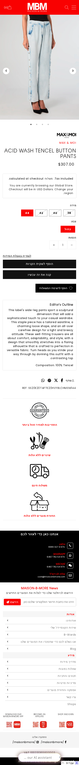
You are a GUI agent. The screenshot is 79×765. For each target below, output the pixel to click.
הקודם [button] (6, 71)
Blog (73, 649)
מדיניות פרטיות (66, 683)
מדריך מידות (68, 662)
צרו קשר (71, 697)
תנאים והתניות (67, 676)
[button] (70, 763)
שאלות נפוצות (67, 669)
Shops (71, 704)
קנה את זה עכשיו (39, 275)
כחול (68, 229)
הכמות (72, 237)
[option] (39, 67)
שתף (69, 380)
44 (27, 213)
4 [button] (48, 124)
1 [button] (31, 124)
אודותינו (71, 620)
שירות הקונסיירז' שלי (63, 628)
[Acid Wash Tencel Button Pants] (39, 67)
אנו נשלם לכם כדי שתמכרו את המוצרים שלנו (48, 642)
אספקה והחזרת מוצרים (61, 690)
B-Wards (70, 635)
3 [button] (42, 124)
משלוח (49, 179)
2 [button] (37, 124)
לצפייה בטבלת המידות (17, 256)
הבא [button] (73, 71)
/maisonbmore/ (53, 742)
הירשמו (13, 602)
